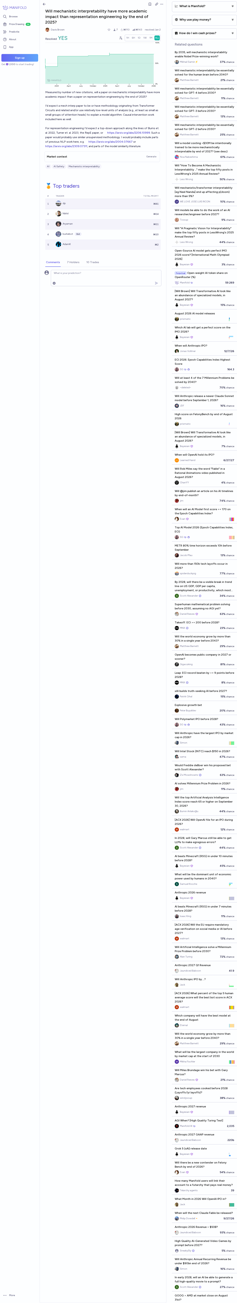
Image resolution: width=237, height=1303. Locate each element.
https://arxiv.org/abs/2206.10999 (128, 132)
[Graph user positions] (120, 38)
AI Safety (59, 166)
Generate (151, 156)
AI (48, 166)
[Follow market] (149, 4)
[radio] (128, 37)
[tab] (53, 262)
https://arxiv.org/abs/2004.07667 (110, 141)
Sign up (20, 57)
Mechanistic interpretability (84, 166)
